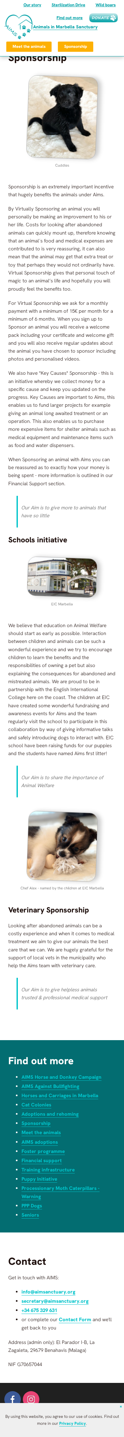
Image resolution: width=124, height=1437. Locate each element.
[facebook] (12, 1399)
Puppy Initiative (39, 1179)
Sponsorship (75, 46)
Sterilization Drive (68, 5)
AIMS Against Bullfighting (50, 1086)
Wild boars (106, 5)
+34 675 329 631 (39, 1310)
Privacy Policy (72, 1423)
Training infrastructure (48, 1169)
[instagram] (31, 1399)
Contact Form (75, 1319)
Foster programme (43, 1151)
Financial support (41, 1160)
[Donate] (103, 17)
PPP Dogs (31, 1205)
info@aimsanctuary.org (48, 1292)
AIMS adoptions (39, 1142)
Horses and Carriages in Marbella (59, 1095)
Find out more (70, 17)
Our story (32, 5)
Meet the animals (29, 46)
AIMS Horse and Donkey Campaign (61, 1077)
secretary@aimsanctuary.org (55, 1301)
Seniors (30, 1215)
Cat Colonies (36, 1105)
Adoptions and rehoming (50, 1114)
